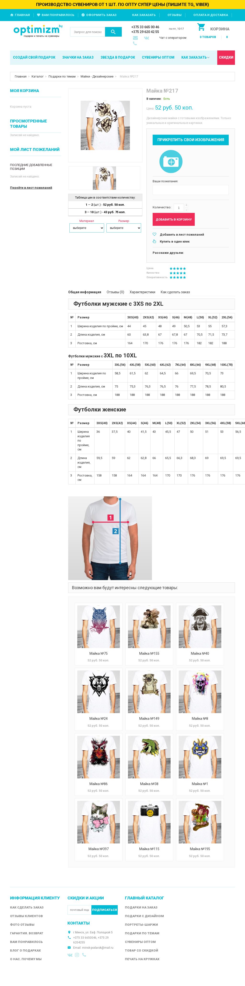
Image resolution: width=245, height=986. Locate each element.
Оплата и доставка (210, 15)
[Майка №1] (200, 757)
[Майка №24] (98, 691)
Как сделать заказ (175, 292)
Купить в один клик (174, 241)
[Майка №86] (98, 757)
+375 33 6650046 (84, 937)
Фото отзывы (22, 924)
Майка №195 (200, 849)
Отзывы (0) (115, 292)
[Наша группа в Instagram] (77, 955)
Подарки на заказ (141, 907)
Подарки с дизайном (144, 916)
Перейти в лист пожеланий (31, 187)
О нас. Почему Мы (26, 959)
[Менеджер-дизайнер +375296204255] (136, 44)
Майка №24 (98, 718)
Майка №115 (149, 849)
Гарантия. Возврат (26, 933)
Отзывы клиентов (26, 916)
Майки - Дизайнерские (97, 76)
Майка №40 (200, 653)
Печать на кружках (142, 959)
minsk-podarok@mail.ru (97, 947)
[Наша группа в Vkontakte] (70, 955)
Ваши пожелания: (165, 181)
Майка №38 (149, 784)
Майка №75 (98, 653)
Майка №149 (149, 718)
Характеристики (142, 292)
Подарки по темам (62, 76)
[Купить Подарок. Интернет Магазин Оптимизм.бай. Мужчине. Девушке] (38, 31)
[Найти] (113, 32)
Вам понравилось (58, 15)
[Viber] (85, 955)
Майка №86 (98, 784)
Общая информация (84, 292)
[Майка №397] (98, 822)
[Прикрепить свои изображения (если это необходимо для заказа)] (171, 162)
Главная (22, 15)
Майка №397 (99, 849)
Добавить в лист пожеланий (182, 234)
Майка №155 (149, 653)
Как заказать (144, 15)
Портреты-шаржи (141, 924)
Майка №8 (200, 718)
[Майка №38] (149, 757)
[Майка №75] (98, 626)
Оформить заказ (101, 15)
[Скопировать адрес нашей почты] (136, 38)
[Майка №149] (149, 691)
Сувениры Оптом (140, 942)
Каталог (38, 76)
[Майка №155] (149, 626)
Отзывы (174, 15)
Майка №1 (200, 784)
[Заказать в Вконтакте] (147, 38)
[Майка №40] (200, 626)
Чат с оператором (172, 37)
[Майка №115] (149, 822)
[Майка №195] (200, 822)
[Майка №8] (200, 691)
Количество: (162, 207)
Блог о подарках (25, 950)
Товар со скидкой (141, 950)
